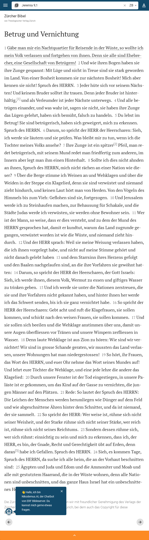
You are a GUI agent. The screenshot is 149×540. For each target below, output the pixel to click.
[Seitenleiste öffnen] (74, 535)
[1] (18, 99)
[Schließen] (62, 491)
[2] (115, 144)
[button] (5, 5)
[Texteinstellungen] (144, 5)
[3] (17, 450)
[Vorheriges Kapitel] (8, 522)
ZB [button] (131, 5)
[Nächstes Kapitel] (140, 522)
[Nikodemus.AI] (8, 511)
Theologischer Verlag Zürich (22, 20)
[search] (72, 5)
